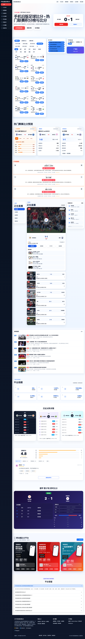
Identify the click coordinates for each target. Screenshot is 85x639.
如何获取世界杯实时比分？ (20, 592)
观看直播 (61, 24)
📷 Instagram (28, 628)
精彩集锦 (41, 60)
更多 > (80, 504)
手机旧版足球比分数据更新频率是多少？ (23, 601)
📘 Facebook (22, 628)
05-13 (32, 46)
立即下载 (81, 539)
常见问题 (81, 1)
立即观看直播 (18, 28)
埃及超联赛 (55, 623)
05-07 (17, 43)
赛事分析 (26, 71)
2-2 (31, 138)
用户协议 (44, 635)
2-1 (16, 138)
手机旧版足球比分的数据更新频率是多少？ (24, 595)
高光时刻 (26, 61)
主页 (57, 1)
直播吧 (69, 621)
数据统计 (75, 24)
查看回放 (21, 61)
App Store (19, 554)
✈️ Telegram (16, 630)
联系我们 (53, 635)
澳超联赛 (54, 621)
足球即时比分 (24, 40)
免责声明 (49, 635)
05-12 (25, 46)
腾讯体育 (80, 621)
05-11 (17, 46)
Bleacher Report (74, 621)
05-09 (32, 43)
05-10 (40, 43)
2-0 (20, 138)
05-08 (25, 43)
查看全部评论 (48, 477)
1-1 (24, 138)
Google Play (18, 556)
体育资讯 (71, 1)
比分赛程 (47, 621)
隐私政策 (40, 635)
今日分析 (61, 1)
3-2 (27, 138)
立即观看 (70, 43)
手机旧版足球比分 (5, 1)
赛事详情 (29, 28)
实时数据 (37, 28)
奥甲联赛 (59, 623)
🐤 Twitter (16, 628)
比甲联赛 (58, 621)
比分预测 (76, 1)
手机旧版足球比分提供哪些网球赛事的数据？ (24, 585)
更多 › (82, 331)
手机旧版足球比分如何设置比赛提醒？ (23, 604)
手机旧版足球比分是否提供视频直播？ (23, 598)
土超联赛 (62, 621)
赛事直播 (66, 1)
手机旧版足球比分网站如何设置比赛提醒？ (24, 607)
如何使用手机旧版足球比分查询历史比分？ (24, 610)
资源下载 (43, 621)
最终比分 (17, 40)
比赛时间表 (31, 40)
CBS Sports (70, 623)
